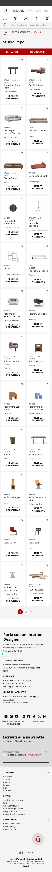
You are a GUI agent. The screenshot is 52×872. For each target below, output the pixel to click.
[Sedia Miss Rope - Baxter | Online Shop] (13, 485)
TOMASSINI (9, 772)
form (5, 670)
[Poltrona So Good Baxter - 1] (38, 301)
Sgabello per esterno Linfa (10, 588)
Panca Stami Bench (38, 270)
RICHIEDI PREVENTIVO (13, 97)
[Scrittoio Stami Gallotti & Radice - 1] (38, 440)
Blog (5, 788)
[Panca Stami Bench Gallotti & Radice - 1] (38, 256)
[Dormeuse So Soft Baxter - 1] (38, 163)
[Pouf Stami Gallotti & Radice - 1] (13, 440)
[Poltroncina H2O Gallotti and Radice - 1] (38, 346)
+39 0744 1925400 (16, 863)
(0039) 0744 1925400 (13, 683)
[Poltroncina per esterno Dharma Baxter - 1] (38, 394)
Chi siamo (7, 776)
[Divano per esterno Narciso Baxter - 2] (13, 118)
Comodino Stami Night (12, 86)
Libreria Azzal (10, 268)
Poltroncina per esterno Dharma (37, 408)
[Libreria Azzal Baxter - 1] (13, 256)
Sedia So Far (10, 542)
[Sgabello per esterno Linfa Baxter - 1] (13, 575)
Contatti (6, 782)
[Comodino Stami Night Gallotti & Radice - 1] (13, 70)
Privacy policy (9, 826)
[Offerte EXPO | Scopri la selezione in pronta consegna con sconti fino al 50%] (26, 3)
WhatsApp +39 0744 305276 (33, 864)
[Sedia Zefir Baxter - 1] (38, 530)
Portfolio (7, 790)
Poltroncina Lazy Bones (12, 408)
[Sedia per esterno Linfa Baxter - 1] (38, 485)
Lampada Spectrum (34, 224)
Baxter (7, 127)
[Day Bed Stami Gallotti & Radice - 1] (38, 70)
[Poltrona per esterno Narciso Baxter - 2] (13, 301)
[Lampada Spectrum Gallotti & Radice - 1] (38, 208)
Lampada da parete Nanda (10, 222)
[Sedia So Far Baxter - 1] (13, 530)
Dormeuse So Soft (38, 175)
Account (7, 779)
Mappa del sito (10, 811)
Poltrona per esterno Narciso (12, 315)
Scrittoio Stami (36, 454)
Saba (31, 127)
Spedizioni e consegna (13, 800)
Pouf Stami (9, 454)
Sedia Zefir (34, 542)
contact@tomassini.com (14, 667)
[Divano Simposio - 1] (38, 118)
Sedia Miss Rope (12, 497)
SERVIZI (7, 796)
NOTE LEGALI (10, 819)
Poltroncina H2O (37, 361)
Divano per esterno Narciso (12, 131)
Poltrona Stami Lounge (11, 362)
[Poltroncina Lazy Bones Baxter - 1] (13, 394)
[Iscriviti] (46, 751)
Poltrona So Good (38, 313)
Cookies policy (9, 829)
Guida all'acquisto (11, 806)
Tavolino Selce (36, 589)
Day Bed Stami (36, 85)
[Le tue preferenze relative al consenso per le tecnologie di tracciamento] (2, 654)
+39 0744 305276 (21, 686)
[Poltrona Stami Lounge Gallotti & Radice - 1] (13, 346)
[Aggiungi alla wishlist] (22, 60)
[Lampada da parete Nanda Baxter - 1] (13, 208)
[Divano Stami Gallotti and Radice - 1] (13, 163)
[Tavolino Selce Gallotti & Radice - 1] (38, 575)
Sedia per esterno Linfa (38, 498)
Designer (7, 785)
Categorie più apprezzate (14, 814)
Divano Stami (10, 178)
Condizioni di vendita (12, 823)
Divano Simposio (37, 130)
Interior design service (13, 808)
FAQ (5, 803)
